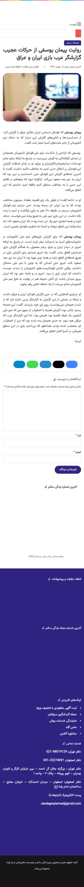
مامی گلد (71, 727)
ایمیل (77, 452)
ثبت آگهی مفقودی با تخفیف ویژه (56, 708)
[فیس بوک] (72, 364)
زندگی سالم (42, 862)
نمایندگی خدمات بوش (63, 720)
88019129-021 (56, 751)
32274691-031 (53, 760)
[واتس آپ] (32, 364)
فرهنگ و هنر (72, 43)
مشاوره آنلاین (68, 733)
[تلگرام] (19, 364)
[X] (58, 364)
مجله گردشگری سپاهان (62, 714)
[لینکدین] (45, 364)
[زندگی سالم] (42, 10)
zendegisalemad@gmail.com (61, 803)
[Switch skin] (12, 24)
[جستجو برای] (5, 24)
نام (78, 436)
